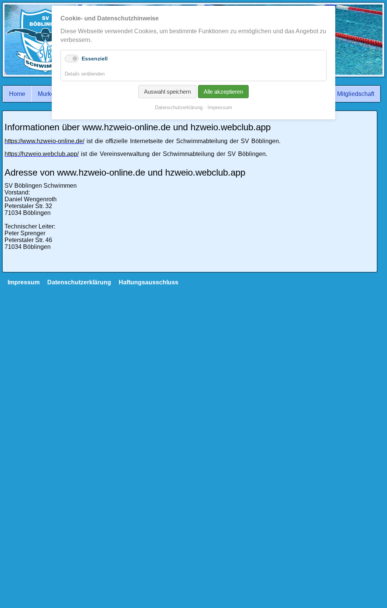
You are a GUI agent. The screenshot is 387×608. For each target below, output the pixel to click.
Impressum (219, 107)
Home (17, 94)
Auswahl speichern (167, 91)
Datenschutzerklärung (79, 282)
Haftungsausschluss (148, 282)
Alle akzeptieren (223, 91)
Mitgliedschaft (355, 94)
